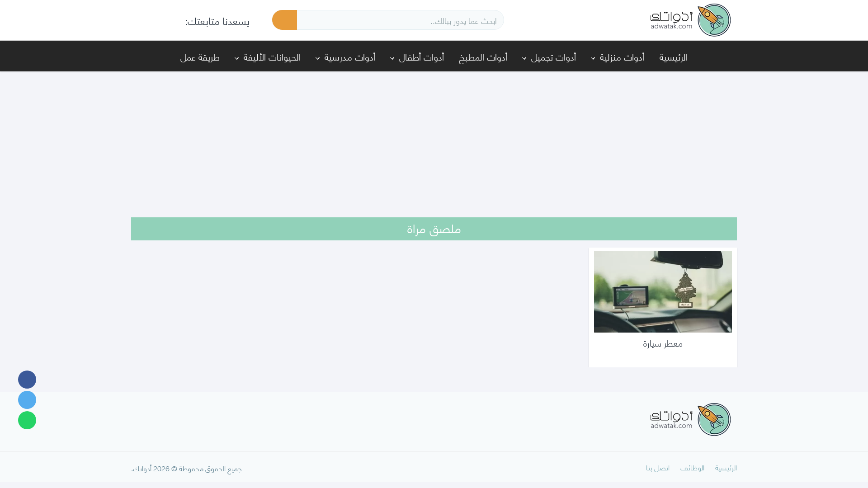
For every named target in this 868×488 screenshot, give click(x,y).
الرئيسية (674, 56)
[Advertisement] (434, 138)
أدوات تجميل (553, 56)
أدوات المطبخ (483, 56)
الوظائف (692, 467)
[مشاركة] (27, 380)
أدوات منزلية (622, 56)
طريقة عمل (200, 56)
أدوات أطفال (421, 56)
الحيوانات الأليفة (272, 56)
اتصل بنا (658, 467)
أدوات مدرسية (350, 56)
